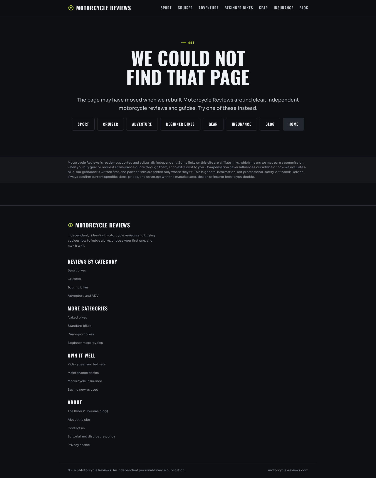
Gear (263, 7)
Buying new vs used (83, 390)
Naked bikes (77, 317)
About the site (79, 420)
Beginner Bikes (239, 7)
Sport (166, 7)
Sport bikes (77, 270)
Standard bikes (79, 326)
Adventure (209, 7)
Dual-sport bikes (81, 334)
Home (293, 124)
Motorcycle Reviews (103, 7)
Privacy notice (79, 445)
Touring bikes (78, 287)
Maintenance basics (83, 373)
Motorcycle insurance (85, 381)
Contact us (76, 428)
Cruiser (185, 7)
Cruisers (74, 279)
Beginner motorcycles (85, 343)
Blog (303, 7)
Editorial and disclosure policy (91, 436)
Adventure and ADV (83, 296)
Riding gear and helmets (87, 364)
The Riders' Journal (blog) (88, 411)
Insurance (284, 7)
